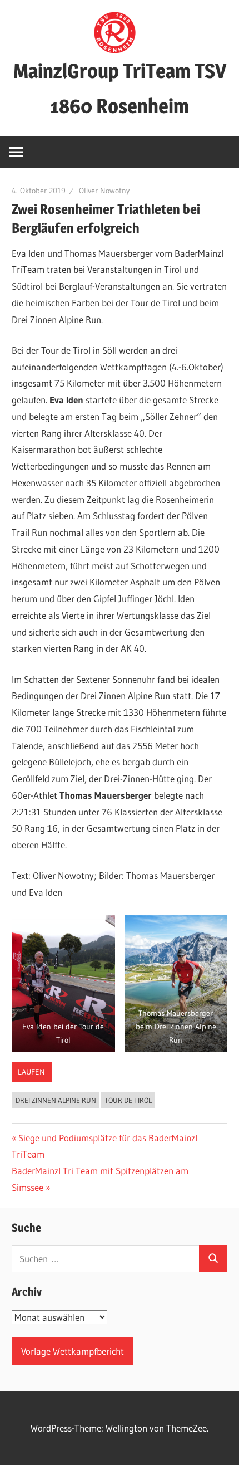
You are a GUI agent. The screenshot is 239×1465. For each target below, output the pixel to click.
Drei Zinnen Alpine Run (56, 1100)
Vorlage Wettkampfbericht (72, 1351)
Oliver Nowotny (104, 190)
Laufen (31, 1072)
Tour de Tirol (128, 1100)
